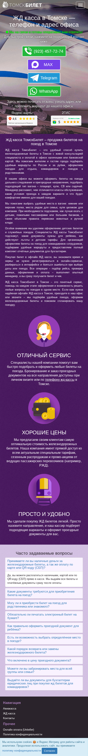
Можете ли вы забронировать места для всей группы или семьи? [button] (39, 670)
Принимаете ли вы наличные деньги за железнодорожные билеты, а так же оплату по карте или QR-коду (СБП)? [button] (40, 564)
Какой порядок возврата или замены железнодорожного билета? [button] (33, 650)
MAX (48, 64)
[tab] (44, 564)
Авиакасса (9, 708)
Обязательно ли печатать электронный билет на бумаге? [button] (42, 616)
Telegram (49, 78)
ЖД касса (9, 713)
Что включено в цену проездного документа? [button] (39, 660)
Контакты (9, 718)
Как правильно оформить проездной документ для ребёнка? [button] (43, 627)
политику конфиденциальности (21, 750)
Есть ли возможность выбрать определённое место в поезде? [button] (44, 639)
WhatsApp (48, 91)
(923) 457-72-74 (48, 51)
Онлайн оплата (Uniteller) (18, 729)
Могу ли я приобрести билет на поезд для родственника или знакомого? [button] (37, 604)
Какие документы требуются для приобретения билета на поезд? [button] (40, 593)
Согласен (49, 750)
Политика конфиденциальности (22, 734)
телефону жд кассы (59, 379)
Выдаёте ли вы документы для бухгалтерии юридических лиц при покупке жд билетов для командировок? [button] (40, 683)
